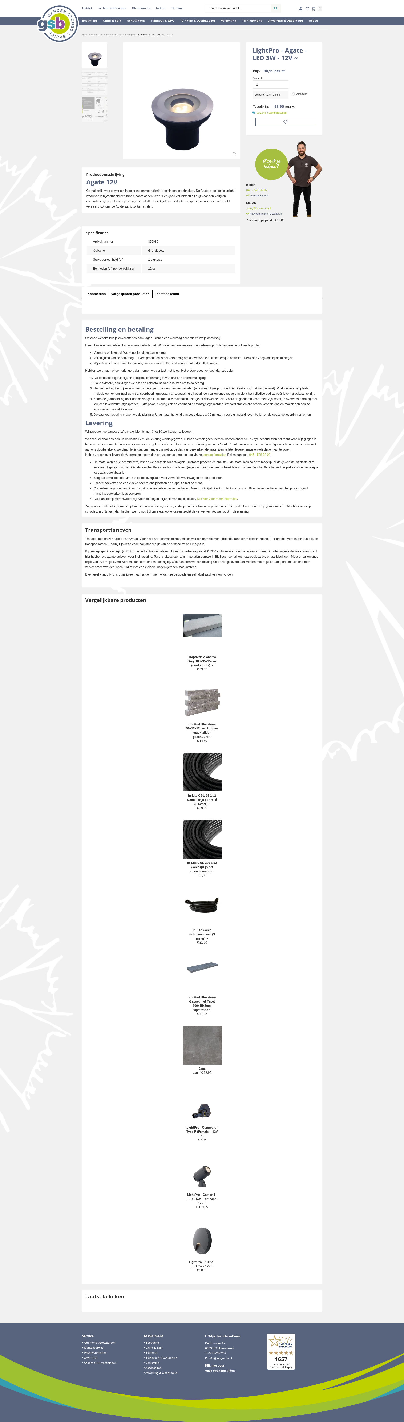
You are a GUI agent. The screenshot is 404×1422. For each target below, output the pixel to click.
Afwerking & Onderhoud (285, 20)
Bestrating (89, 20)
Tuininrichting (252, 20)
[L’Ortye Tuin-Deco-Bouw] (58, 23)
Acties (313, 20)
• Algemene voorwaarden (99, 1342)
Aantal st (257, 78)
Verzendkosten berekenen (271, 112)
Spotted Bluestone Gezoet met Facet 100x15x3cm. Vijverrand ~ (202, 1003)
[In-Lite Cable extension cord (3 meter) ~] (202, 906)
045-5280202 (217, 1353)
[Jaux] (202, 1045)
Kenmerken (96, 294)
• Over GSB (89, 1357)
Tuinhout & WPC (162, 20)
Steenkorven (141, 8)
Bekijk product (202, 677)
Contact (177, 8)
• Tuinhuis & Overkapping (160, 1357)
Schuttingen (136, 20)
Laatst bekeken (167, 294)
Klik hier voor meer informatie (217, 499)
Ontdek (87, 8)
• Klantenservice (93, 1347)
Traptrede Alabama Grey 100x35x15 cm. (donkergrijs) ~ (202, 661)
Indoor (161, 8)
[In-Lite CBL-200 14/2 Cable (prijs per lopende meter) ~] (202, 849)
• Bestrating (151, 1342)
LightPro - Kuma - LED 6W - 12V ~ (202, 1264)
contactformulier (214, 454)
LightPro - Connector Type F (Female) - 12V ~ (202, 1132)
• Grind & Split (153, 1347)
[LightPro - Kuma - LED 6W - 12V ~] (202, 1238)
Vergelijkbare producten (130, 294)
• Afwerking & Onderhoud (160, 1373)
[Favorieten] (307, 9)
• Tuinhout (150, 1352)
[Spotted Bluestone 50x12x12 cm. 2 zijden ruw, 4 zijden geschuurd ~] (202, 700)
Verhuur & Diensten (112, 8)
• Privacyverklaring (94, 1352)
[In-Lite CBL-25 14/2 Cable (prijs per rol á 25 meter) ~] (202, 782)
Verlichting (228, 20)
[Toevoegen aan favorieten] (285, 122)
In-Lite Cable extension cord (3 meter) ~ (202, 934)
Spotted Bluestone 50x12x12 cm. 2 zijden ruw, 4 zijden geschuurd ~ (202, 730)
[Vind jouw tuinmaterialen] (276, 8)
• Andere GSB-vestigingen (99, 1362)
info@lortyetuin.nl (259, 208)
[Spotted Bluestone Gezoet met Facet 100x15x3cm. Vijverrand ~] (202, 967)
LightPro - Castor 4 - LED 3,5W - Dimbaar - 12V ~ (202, 1199)
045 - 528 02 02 (256, 190)
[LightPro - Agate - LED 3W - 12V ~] (181, 100)
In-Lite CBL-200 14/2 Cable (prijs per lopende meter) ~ (202, 867)
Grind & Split (112, 20)
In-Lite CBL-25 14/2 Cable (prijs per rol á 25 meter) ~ (202, 800)
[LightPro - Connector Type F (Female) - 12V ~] (202, 1103)
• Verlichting (151, 1362)
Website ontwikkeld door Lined (202, 1420)
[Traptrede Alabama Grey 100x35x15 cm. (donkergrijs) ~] (202, 625)
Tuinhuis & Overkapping (197, 20)
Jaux (202, 1068)
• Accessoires (152, 1367)
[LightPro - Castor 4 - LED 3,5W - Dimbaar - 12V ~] (202, 1171)
